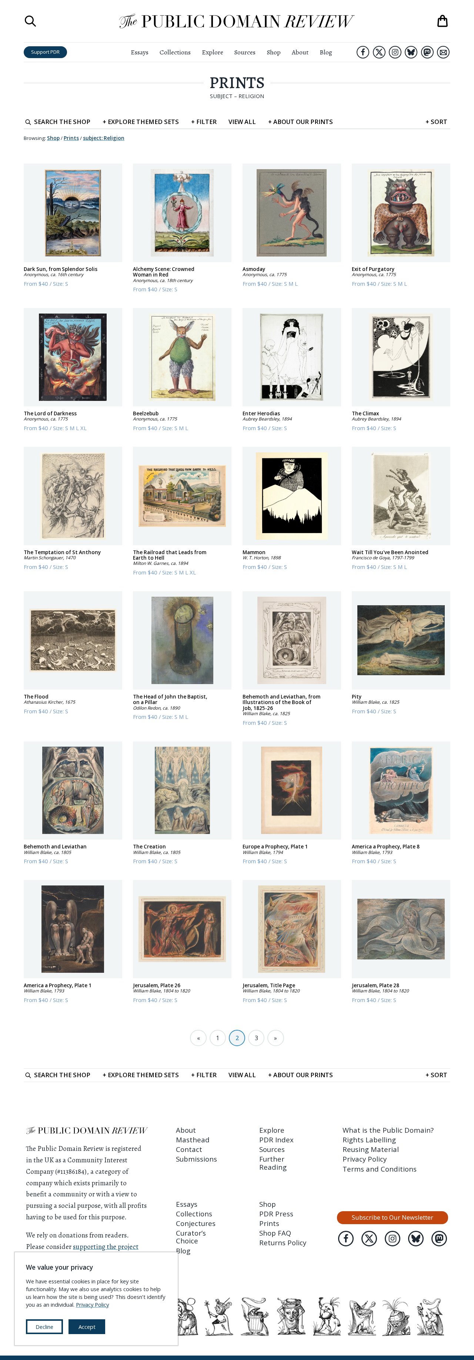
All (242, 121)
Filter (204, 121)
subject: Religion (103, 138)
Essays (139, 52)
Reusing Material (371, 1149)
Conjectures (196, 1223)
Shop (274, 52)
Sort (436, 121)
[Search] (30, 21)
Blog (326, 52)
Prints (237, 82)
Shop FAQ (275, 1232)
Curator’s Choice (191, 1236)
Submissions (196, 1158)
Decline (44, 1326)
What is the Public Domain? (388, 1130)
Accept (87, 1326)
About (300, 52)
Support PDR (45, 51)
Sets (141, 121)
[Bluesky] (411, 52)
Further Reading (273, 1162)
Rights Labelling (369, 1139)
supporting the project (105, 1246)
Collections (175, 52)
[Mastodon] (427, 52)
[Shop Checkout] (442, 21)
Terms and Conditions (380, 1168)
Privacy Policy (365, 1158)
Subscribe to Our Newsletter (392, 1217)
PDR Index (276, 1139)
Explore (212, 52)
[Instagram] (395, 52)
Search (62, 121)
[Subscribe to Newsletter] (443, 52)
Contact (189, 1149)
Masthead (193, 1139)
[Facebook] (363, 52)
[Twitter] (379, 52)
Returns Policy (282, 1242)
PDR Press (276, 1213)
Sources (245, 52)
